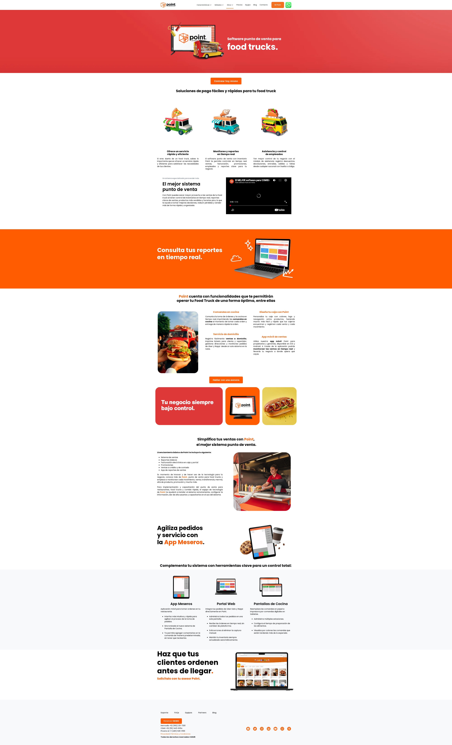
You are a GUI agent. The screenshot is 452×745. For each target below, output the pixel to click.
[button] (204, 5)
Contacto (264, 5)
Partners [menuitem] (202, 712)
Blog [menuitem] (214, 712)
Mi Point (277, 5)
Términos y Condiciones (180, 734)
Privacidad (165, 734)
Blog (255, 5)
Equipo (248, 5)
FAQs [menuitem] (176, 712)
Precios (239, 5)
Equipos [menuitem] (188, 712)
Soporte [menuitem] (164, 712)
